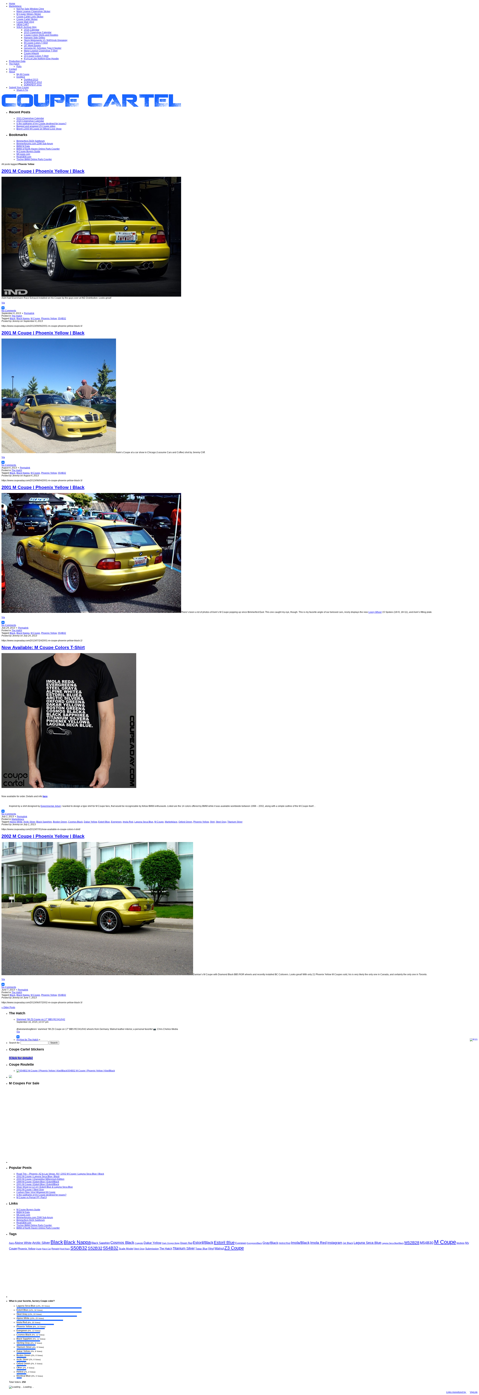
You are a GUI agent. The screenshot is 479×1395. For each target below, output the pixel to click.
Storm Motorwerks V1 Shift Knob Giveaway (45, 40)
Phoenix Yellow (49, 318)
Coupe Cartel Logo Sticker (29, 16)
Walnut (219, 1248)
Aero (11, 1243)
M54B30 (427, 1243)
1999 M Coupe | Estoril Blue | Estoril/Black (37, 1181)
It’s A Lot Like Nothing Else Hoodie (41, 58)
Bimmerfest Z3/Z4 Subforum (30, 141)
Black (12, 318)
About (12, 71)
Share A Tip (22, 90)
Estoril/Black (203, 1243)
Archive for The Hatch (27, 1039)
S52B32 (95, 1248)
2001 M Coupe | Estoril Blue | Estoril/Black (37, 1184)
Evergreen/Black (254, 1243)
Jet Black (348, 1243)
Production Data (17, 61)
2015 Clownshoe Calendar (37, 32)
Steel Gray (221, 822)
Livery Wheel (375, 612)
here (45, 796)
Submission (152, 1248)
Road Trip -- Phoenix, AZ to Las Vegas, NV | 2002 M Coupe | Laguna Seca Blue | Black (60, 1174)
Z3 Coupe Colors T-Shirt (36, 56)
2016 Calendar (31, 29)
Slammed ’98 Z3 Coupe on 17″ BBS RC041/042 (40, 1019)
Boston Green (60, 822)
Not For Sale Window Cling (30, 8)
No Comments (8, 310)
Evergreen (116, 822)
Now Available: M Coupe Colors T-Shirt (43, 647)
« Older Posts (8, 1007)
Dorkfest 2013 (31, 79)
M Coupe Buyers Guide (28, 151)
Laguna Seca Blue (143, 822)
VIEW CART (22, 24)
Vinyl (211, 1248)
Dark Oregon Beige (171, 1243)
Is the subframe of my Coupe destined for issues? (41, 123)
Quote (39, 1249)
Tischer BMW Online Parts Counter (34, 159)
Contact (13, 69)
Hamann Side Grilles (34, 37)
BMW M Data (23, 146)
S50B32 (78, 1247)
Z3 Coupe (234, 1248)
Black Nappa (23, 318)
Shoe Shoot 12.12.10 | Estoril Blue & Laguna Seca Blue (44, 1187)
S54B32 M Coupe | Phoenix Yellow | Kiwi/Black (91, 1070)
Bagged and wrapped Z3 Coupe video (35, 126)
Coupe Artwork (31, 53)
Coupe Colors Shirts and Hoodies (41, 35)
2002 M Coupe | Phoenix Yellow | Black (42, 836)
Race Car (46, 1249)
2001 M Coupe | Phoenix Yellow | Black (42, 171)
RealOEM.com (23, 156)
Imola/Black (300, 1243)
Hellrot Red (284, 1243)
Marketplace (15, 6)
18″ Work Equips (32, 45)
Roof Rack (65, 1249)
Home (12, 3)
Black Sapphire (44, 822)
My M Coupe (22, 74)
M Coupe (35, 318)
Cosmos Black (75, 822)
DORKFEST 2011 (33, 85)
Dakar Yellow (90, 822)
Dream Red (186, 1243)
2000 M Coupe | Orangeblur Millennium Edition (40, 1179)
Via (3, 302)
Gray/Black (270, 1243)
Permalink (29, 313)
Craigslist (139, 1243)
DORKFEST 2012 (33, 82)
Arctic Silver (29, 822)
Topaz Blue (201, 1248)
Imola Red (128, 822)
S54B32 (62, 318)
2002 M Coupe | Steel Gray (30, 1189)
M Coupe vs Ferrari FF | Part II (31, 1197)
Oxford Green (185, 822)
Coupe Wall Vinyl (25, 22)
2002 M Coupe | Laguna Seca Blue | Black (38, 1176)
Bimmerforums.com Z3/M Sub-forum (34, 143)
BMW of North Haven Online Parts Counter (38, 149)
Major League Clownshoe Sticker (33, 11)
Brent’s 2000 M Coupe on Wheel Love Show (39, 129)
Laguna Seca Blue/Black (393, 1243)
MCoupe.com (23, 154)
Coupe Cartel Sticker (27, 19)
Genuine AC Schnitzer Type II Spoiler (42, 48)
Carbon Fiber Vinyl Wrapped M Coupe (35, 1192)
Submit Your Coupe (19, 87)
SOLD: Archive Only (26, 27)
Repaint (55, 1248)
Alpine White (16, 822)
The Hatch (14, 64)
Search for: (14, 1042)
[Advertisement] (243, 1139)
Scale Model (126, 1248)
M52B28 (411, 1242)
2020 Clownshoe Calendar (30, 121)
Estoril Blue (104, 822)
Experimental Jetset (51, 806)
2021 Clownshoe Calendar (30, 118)
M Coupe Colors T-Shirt (36, 43)
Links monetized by (462, 1392)
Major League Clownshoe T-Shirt (40, 50)
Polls (19, 66)
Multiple (461, 1243)
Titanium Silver (234, 822)
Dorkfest (20, 77)
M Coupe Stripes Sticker (28, 14)
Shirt (212, 822)
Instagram (334, 1243)
